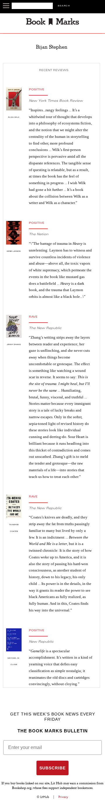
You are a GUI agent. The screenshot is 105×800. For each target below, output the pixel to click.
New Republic (41, 641)
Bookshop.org (22, 788)
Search (64, 6)
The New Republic (45, 328)
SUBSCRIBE (52, 768)
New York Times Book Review (56, 101)
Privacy (63, 796)
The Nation (38, 234)
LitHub (44, 796)
